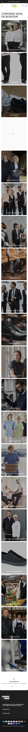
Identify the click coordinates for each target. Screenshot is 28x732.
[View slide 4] (16, 686)
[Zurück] (1, 1)
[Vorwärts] (26, 1)
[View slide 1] (11, 686)
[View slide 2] (13, 686)
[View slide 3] (15, 686)
